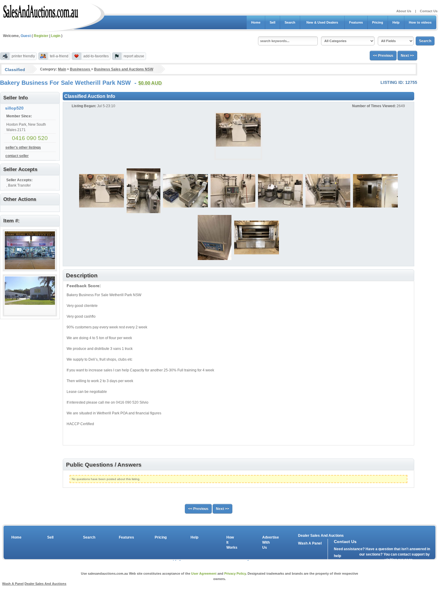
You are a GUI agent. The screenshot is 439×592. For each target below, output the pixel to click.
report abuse (134, 56)
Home (255, 22)
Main (62, 69)
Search (290, 22)
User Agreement (204, 573)
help (337, 556)
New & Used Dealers (322, 22)
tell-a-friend (59, 56)
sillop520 (14, 108)
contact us (368, 561)
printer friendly (23, 56)
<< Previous (383, 55)
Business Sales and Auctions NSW (123, 69)
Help (396, 22)
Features (356, 22)
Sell (272, 22)
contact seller (17, 156)
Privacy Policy (235, 573)
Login (55, 36)
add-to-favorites (96, 56)
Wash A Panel (13, 583)
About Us (403, 11)
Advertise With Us (266, 542)
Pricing (377, 22)
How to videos (420, 22)
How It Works (230, 542)
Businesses (80, 69)
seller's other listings (23, 147)
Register (41, 36)
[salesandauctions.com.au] (41, 10)
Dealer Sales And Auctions (321, 535)
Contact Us (429, 11)
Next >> (407, 55)
